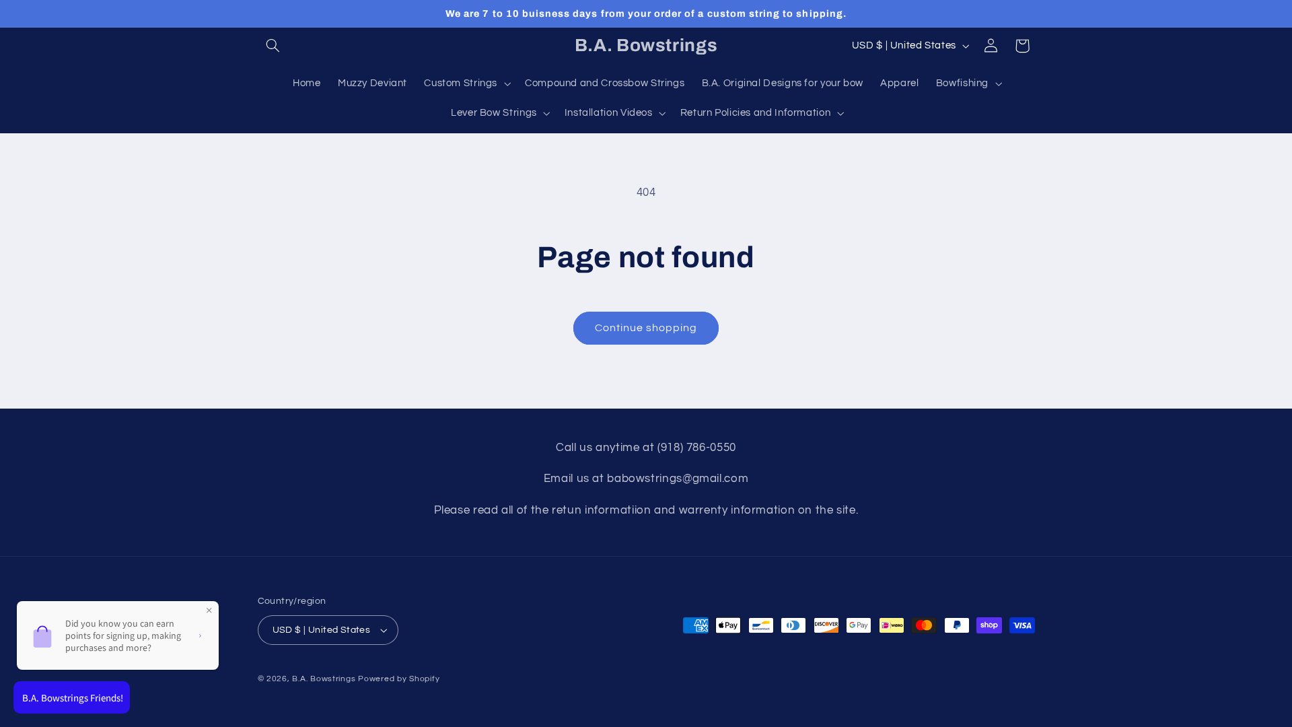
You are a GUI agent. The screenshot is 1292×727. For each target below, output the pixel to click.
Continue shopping (646, 327)
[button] (273, 45)
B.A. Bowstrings (323, 679)
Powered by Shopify (398, 679)
